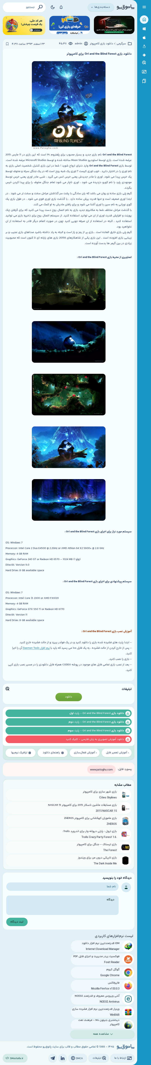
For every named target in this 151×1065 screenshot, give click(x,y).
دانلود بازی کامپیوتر (101, 44)
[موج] (114, 25)
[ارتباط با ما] (144, 72)
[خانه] (144, 19)
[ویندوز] (144, 29)
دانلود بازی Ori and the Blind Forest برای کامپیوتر (99, 54)
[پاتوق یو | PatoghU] (125, 7)
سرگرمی (121, 44)
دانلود (68, 697)
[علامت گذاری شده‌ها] (144, 81)
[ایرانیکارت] (69, 25)
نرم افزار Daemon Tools (36, 648)
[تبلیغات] (144, 63)
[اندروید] (144, 55)
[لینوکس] (144, 46)
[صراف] (24, 25)
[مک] (144, 37)
